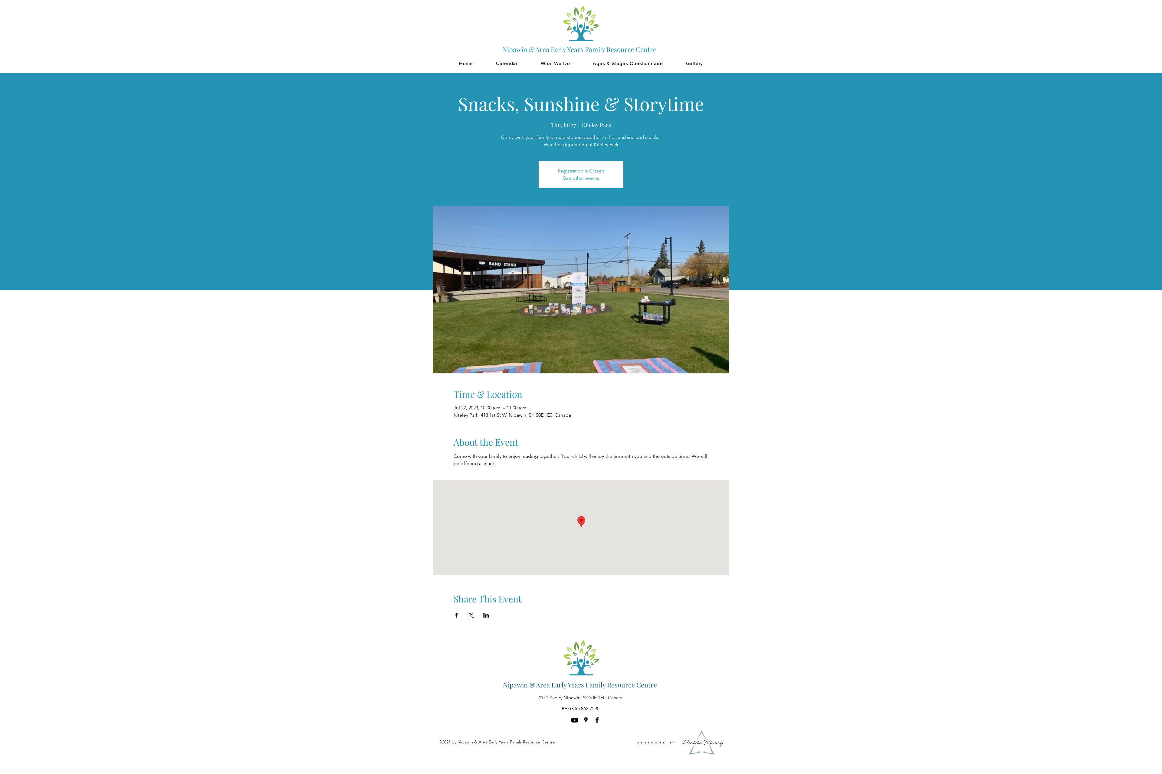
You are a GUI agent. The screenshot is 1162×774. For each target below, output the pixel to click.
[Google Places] (586, 720)
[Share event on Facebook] (456, 615)
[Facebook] (597, 720)
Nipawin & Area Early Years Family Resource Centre (580, 684)
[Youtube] (575, 720)
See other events (581, 178)
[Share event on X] (471, 615)
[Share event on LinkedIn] (486, 615)
